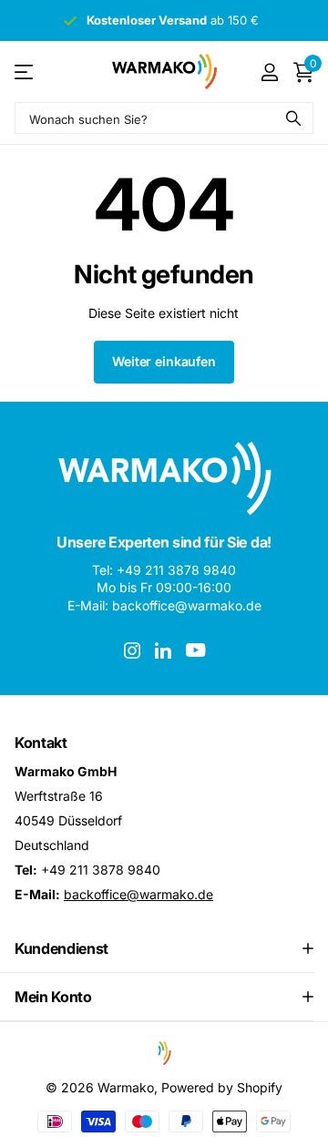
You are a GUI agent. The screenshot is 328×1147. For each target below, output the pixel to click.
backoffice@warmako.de (138, 894)
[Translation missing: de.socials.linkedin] (163, 650)
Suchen (293, 118)
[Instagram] (132, 650)
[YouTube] (195, 650)
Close (164, 948)
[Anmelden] (269, 72)
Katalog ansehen (25, 71)
